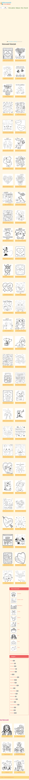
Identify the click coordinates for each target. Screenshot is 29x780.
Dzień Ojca (20, 772)
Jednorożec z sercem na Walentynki (22, 150)
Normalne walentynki (8, 294)
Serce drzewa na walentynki (8, 438)
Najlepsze (18, 7)
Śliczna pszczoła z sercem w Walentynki (10, 456)
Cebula (18, 647)
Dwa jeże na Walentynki (20, 294)
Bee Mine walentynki (20, 78)
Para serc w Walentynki (8, 312)
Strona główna (11, 7)
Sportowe (12, 701)
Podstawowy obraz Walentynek (21, 366)
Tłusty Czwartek (19, 736)
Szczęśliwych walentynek (8, 546)
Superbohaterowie (13, 704)
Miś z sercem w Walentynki (20, 240)
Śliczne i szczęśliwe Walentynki (8, 474)
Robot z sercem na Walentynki (8, 420)
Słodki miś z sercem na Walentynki (21, 474)
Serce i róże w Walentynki (20, 438)
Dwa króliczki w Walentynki (8, 132)
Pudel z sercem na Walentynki (20, 402)
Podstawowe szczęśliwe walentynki (9, 366)
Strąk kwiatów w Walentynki (21, 510)
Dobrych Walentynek (20, 114)
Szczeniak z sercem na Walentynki (21, 528)
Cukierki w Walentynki (8, 114)
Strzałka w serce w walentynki (8, 528)
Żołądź (18, 629)
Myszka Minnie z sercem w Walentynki (10, 258)
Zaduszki (7, 772)
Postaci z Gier (12, 693)
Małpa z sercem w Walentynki (20, 168)
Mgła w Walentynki (8, 204)
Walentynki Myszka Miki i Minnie (21, 546)
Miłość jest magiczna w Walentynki (9, 222)
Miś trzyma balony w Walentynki (21, 222)
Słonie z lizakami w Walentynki (21, 492)
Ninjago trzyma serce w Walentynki (9, 276)
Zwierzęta (12, 712)
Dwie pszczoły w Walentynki (8, 150)
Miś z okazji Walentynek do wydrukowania (10, 240)
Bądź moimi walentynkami (8, 60)
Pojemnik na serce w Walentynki (9, 384)
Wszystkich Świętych (19, 754)
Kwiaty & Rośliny (13, 685)
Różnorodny (12, 696)
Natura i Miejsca (13, 690)
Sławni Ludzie (13, 699)
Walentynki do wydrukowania (20, 258)
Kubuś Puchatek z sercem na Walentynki (10, 168)
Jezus (18, 635)
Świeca (18, 641)
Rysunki (26, 7)
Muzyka (11, 688)
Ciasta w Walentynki (8, 96)
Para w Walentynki (8, 330)
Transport (12, 707)
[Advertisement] (14, 26)
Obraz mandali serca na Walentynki (9, 186)
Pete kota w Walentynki (20, 330)
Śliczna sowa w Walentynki (21, 456)
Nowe (22, 7)
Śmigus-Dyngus (7, 754)
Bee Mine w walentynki (8, 78)
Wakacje (15, 41)
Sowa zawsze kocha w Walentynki (9, 510)
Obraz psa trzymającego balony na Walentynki (11, 348)
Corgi (18, 623)
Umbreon (18, 617)
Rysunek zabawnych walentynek (21, 420)
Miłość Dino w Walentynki (20, 204)
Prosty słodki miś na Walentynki (8, 402)
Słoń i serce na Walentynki (8, 492)
